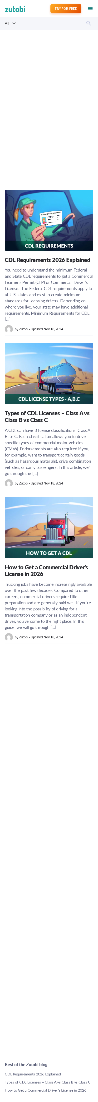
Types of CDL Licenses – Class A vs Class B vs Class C (47, 1082)
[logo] (9, 8)
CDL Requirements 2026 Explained (33, 1074)
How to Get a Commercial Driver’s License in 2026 (45, 1090)
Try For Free (66, 8)
